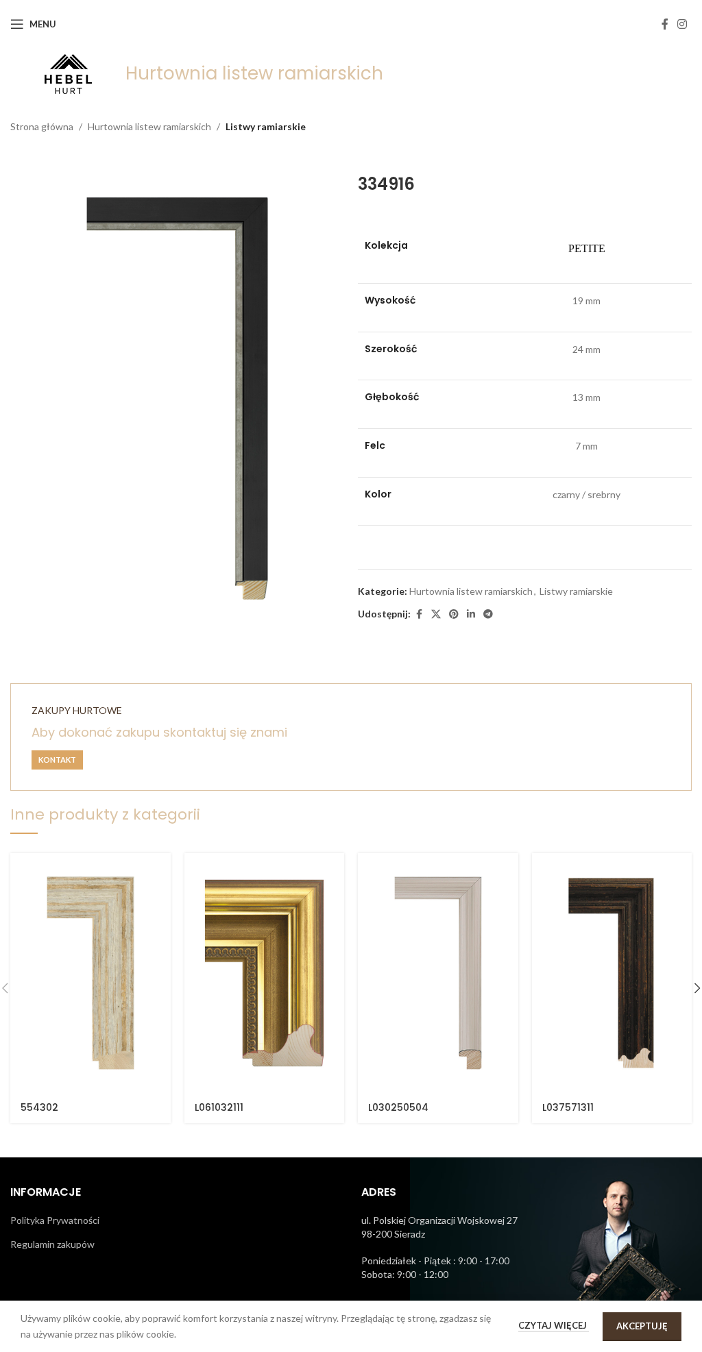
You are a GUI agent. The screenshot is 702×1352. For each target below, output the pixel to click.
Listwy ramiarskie (266, 126)
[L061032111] (264, 973)
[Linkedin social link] (471, 614)
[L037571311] (612, 973)
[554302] (90, 973)
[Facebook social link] (665, 24)
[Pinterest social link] (454, 614)
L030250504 (398, 1107)
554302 (39, 1107)
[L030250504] (438, 973)
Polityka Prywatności (54, 1220)
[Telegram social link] (488, 614)
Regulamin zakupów (52, 1244)
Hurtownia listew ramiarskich (149, 126)
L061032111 (219, 1107)
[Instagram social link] (682, 24)
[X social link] (436, 614)
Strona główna (41, 126)
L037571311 (568, 1107)
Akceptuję (642, 1325)
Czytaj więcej (553, 1325)
